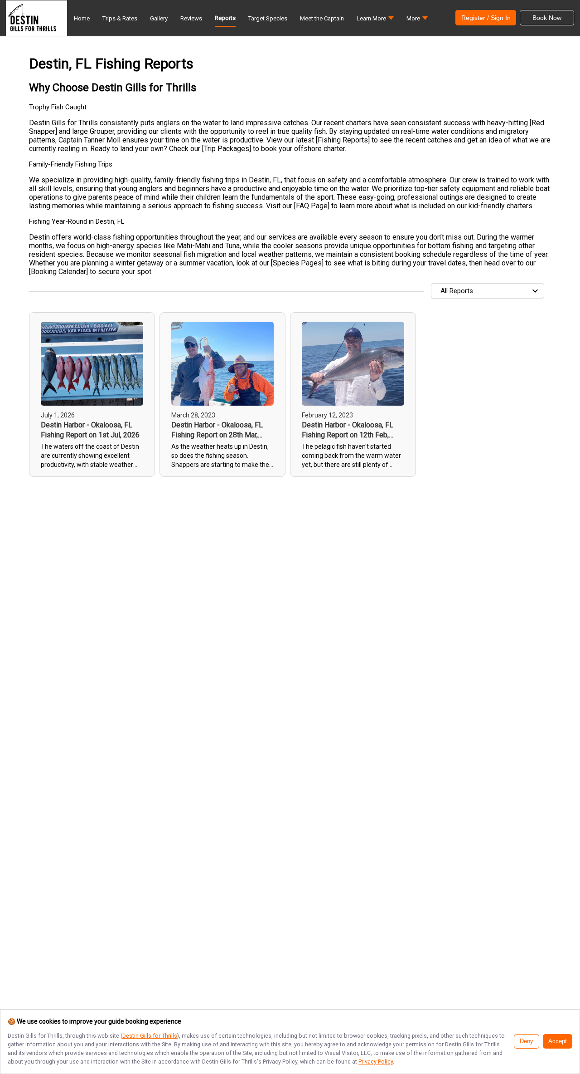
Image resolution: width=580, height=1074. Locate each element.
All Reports (456, 291)
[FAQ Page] (311, 205)
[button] (375, 20)
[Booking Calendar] (58, 271)
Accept (557, 1041)
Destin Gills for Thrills (149, 1035)
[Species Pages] (297, 263)
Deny (526, 1041)
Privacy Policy (375, 1061)
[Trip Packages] (226, 148)
